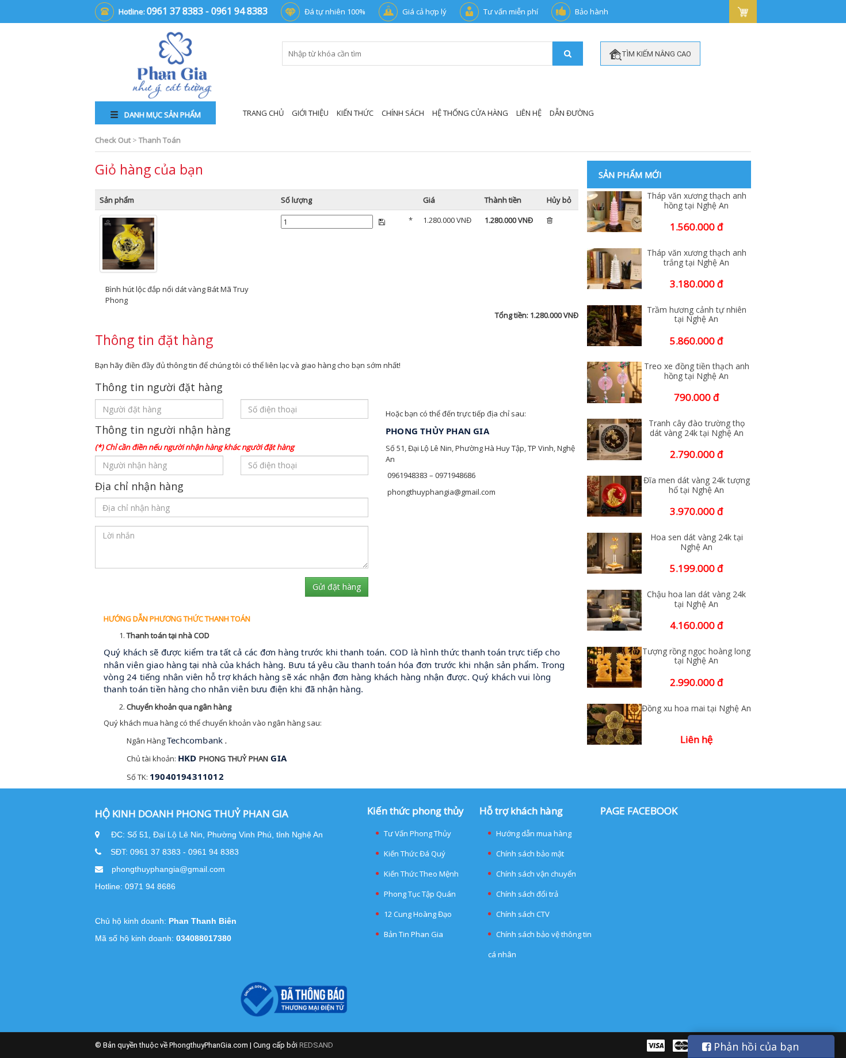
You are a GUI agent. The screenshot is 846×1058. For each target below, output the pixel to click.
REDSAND (316, 1045)
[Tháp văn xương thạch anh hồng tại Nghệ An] (614, 211)
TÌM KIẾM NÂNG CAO (656, 54)
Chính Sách (403, 113)
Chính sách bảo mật (530, 853)
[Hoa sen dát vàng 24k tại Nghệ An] (614, 553)
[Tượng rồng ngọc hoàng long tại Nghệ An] (614, 667)
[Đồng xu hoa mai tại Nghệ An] (614, 724)
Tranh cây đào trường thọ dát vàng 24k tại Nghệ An (697, 428)
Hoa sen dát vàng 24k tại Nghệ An (696, 542)
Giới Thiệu (310, 113)
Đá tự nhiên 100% (334, 11)
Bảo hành (591, 11)
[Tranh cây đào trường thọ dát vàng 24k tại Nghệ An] (614, 439)
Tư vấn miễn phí (510, 11)
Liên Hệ (529, 113)
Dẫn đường (572, 113)
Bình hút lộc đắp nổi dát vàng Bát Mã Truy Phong (177, 294)
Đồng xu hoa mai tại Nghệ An (696, 709)
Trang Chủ (263, 113)
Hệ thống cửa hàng (470, 113)
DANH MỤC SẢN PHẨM (162, 114)
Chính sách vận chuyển (536, 874)
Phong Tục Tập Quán (420, 894)
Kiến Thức (355, 113)
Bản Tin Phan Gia (413, 934)
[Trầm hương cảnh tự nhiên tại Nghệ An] (614, 325)
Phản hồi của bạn (755, 1046)
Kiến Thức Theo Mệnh (421, 874)
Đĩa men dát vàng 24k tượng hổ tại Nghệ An (696, 485)
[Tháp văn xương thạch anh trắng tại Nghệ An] (614, 268)
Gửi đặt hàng (337, 586)
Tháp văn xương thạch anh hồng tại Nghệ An (696, 201)
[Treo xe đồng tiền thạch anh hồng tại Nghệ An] (614, 382)
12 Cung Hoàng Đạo (418, 914)
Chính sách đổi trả (527, 894)
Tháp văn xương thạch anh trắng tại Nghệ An (696, 258)
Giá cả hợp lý (424, 11)
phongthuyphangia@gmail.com (168, 869)
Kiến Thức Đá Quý (414, 853)
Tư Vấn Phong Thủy (417, 833)
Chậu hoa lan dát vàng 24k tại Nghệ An (696, 599)
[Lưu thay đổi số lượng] (382, 222)
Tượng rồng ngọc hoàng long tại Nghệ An (696, 656)
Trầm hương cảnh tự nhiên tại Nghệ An (696, 315)
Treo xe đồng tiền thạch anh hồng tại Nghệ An (696, 371)
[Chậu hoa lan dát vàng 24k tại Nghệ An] (614, 610)
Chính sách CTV (523, 914)
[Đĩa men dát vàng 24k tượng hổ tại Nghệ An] (614, 496)
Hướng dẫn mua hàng (533, 833)
